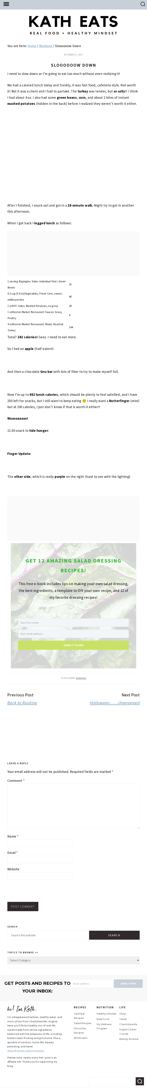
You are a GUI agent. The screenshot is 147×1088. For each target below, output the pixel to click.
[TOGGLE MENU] (6, 4)
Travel (123, 1019)
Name (12, 836)
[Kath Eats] (73, 32)
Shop (122, 1013)
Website (13, 869)
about (11, 1050)
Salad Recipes (82, 1023)
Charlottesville (128, 1024)
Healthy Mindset (107, 1013)
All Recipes (80, 1037)
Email (12, 852)
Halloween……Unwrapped (115, 703)
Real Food (103, 1019)
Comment (16, 780)
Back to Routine (22, 703)
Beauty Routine (128, 1038)
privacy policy (24, 1050)
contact (39, 1050)
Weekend (81, 678)
